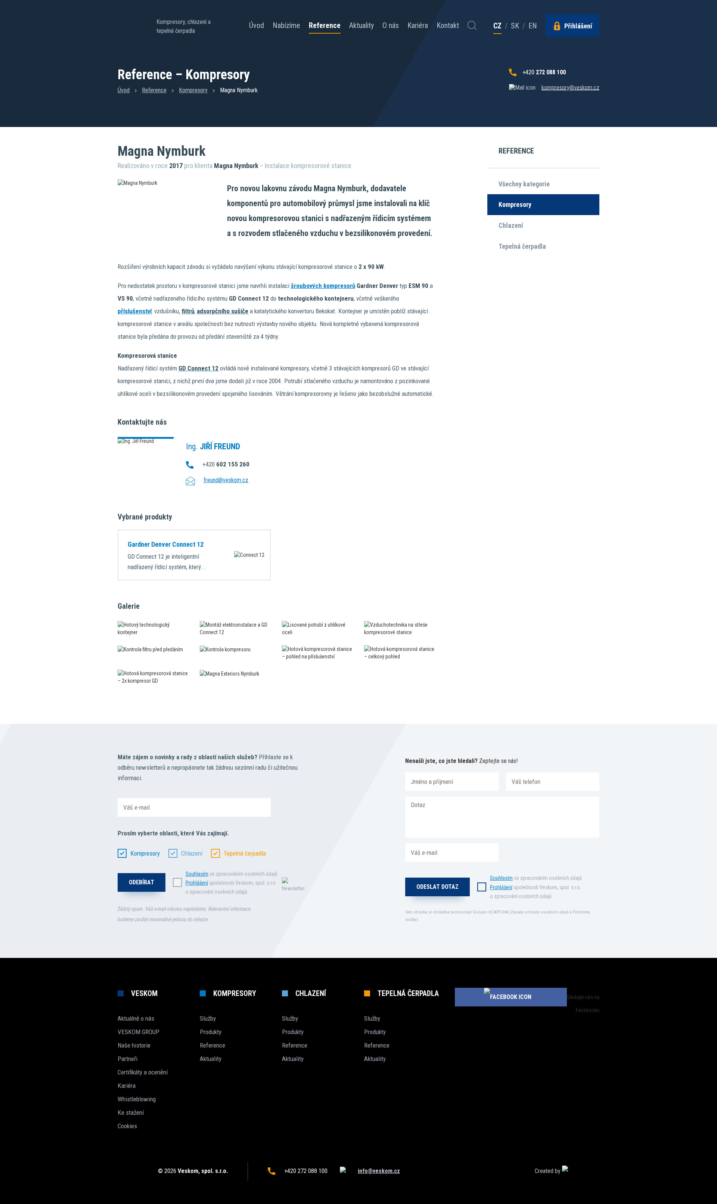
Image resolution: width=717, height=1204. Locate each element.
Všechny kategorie (524, 184)
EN (532, 26)
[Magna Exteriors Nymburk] (235, 673)
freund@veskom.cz (226, 480)
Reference (325, 26)
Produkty (210, 1032)
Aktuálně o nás (136, 1018)
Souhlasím (197, 874)
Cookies (127, 1126)
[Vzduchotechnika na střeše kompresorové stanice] (399, 628)
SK (515, 26)
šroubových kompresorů (323, 285)
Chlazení (511, 225)
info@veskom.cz (379, 1170)
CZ (497, 26)
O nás (390, 25)
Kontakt (448, 25)
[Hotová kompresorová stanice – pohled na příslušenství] (317, 652)
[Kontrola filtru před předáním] (153, 649)
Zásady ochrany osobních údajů (539, 912)
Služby (208, 1018)
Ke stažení (131, 1112)
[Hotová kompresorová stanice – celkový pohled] (399, 652)
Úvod (256, 25)
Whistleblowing (137, 1099)
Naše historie (134, 1045)
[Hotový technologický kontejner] (153, 628)
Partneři (127, 1058)
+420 (544, 72)
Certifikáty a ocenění (143, 1072)
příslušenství (135, 311)
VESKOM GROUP (138, 1032)
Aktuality (361, 25)
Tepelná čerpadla (522, 246)
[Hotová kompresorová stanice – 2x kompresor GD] (153, 677)
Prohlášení (197, 883)
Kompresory (193, 90)
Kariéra (417, 25)
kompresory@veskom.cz (570, 87)
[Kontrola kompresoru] (235, 649)
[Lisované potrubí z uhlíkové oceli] (317, 628)
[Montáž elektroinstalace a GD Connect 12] (235, 628)
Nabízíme (286, 25)
